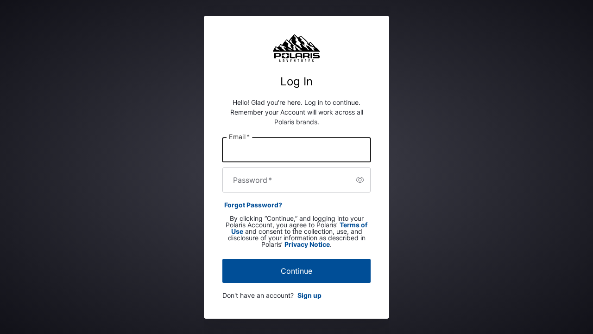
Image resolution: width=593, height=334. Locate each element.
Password (252, 180)
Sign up (309, 295)
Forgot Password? (253, 205)
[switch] (360, 180)
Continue (296, 271)
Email (239, 136)
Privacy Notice (307, 244)
